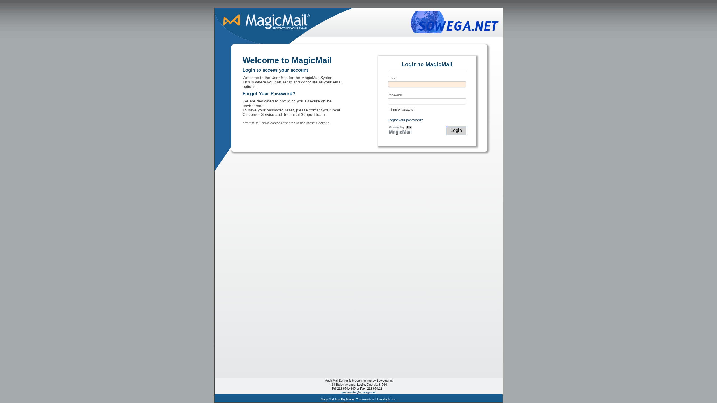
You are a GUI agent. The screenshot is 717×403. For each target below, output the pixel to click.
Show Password (402, 109)
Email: (392, 78)
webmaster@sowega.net (359, 392)
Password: (395, 95)
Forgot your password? (405, 120)
